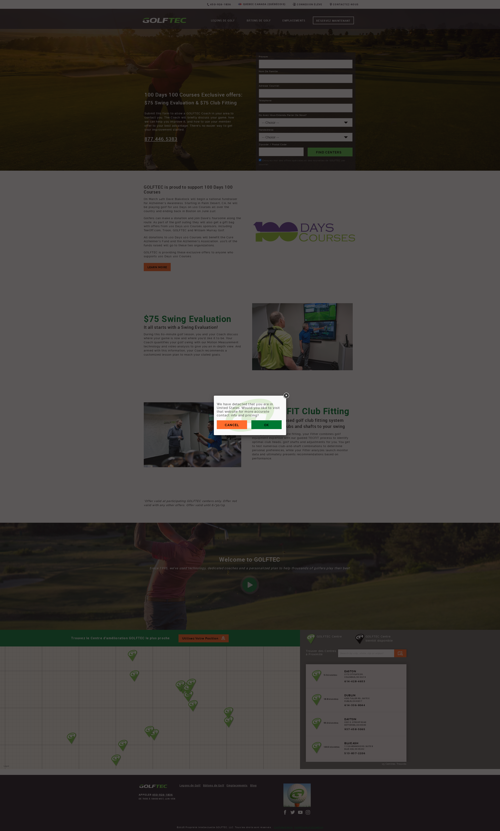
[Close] (286, 395)
